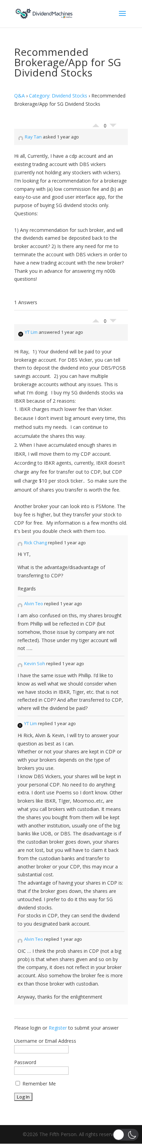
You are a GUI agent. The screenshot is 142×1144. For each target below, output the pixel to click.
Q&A (19, 95)
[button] (126, 1135)
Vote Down (113, 127)
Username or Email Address (45, 1041)
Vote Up (95, 123)
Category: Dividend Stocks (58, 95)
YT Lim (31, 332)
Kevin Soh (34, 663)
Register (58, 1027)
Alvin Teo (33, 603)
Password (25, 1062)
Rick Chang (35, 542)
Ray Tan (33, 137)
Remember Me (38, 1083)
